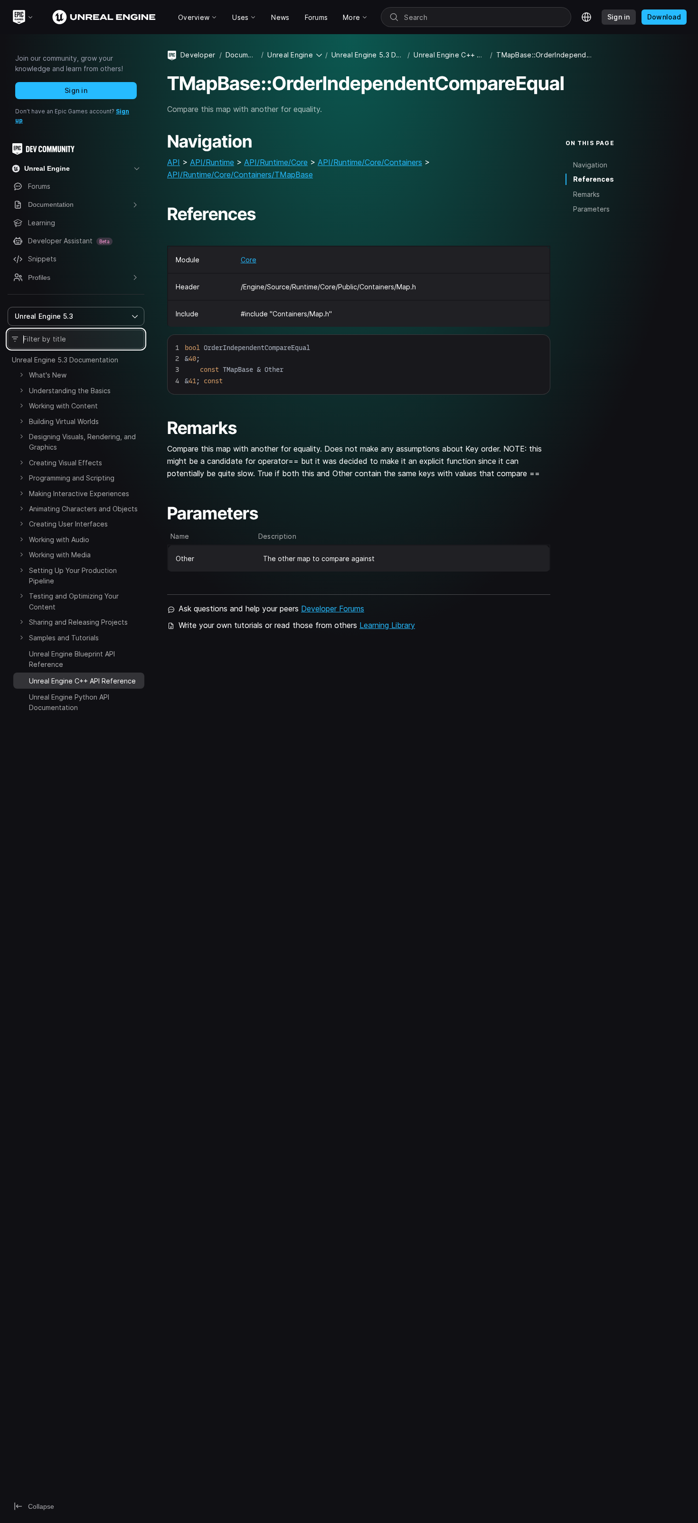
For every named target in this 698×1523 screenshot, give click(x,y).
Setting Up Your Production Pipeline (73, 575)
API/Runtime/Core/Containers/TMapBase (240, 174)
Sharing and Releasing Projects (78, 622)
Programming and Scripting (71, 478)
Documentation (241, 55)
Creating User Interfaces (68, 524)
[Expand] (21, 374)
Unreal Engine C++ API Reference (450, 55)
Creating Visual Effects (65, 463)
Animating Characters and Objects (83, 509)
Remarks (586, 194)
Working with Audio (59, 539)
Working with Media (60, 555)
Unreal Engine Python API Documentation (69, 702)
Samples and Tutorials (64, 638)
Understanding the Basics (70, 391)
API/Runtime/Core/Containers (370, 162)
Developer (198, 55)
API (173, 162)
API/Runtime (212, 162)
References (593, 179)
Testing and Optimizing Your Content (74, 601)
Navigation (590, 164)
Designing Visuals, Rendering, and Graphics (82, 442)
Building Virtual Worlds (64, 421)
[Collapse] (21, 679)
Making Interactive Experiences (79, 493)
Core (248, 260)
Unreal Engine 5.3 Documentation (65, 360)
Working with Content (63, 406)
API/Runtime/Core (276, 162)
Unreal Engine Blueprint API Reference (72, 659)
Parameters (591, 209)
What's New (47, 375)
